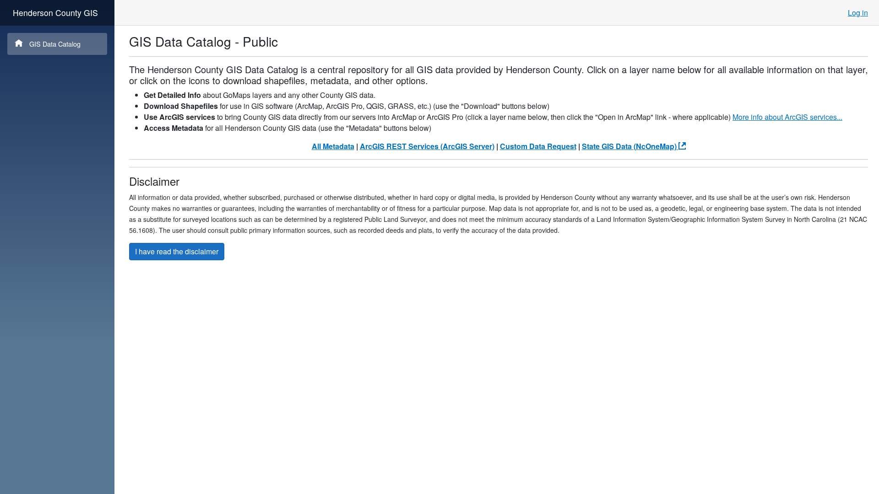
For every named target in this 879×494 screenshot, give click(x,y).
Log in (858, 12)
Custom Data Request (538, 146)
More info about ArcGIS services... (787, 117)
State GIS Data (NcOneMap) (630, 146)
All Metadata (333, 146)
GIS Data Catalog (55, 43)
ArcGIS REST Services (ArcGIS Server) (427, 146)
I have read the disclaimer (176, 251)
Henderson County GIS (55, 12)
